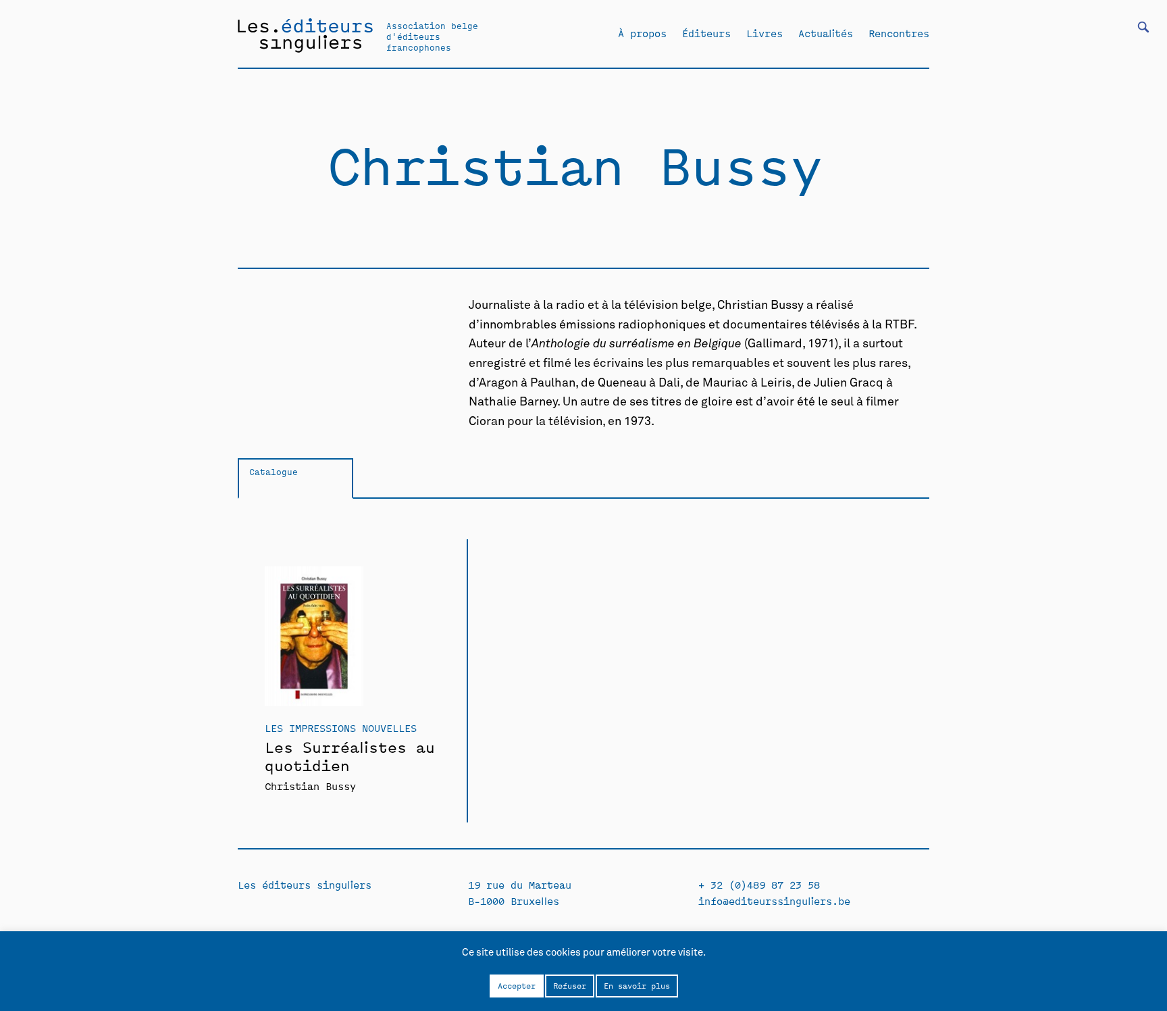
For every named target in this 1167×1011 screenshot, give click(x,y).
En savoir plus (637, 985)
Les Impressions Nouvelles (341, 727)
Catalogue (273, 471)
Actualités (825, 33)
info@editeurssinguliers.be (774, 900)
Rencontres (898, 33)
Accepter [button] (517, 985)
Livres (764, 33)
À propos (642, 33)
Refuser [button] (569, 985)
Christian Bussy (310, 785)
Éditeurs (706, 33)
